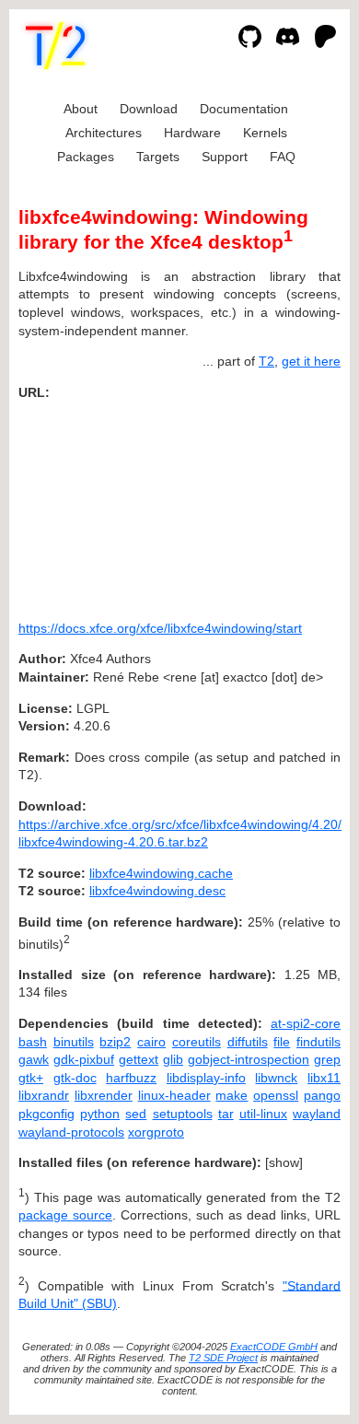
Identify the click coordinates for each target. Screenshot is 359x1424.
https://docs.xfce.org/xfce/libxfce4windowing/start (160, 628)
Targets (158, 156)
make (231, 1095)
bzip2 (115, 1041)
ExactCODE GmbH (274, 1346)
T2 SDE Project (223, 1357)
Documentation (244, 108)
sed (135, 1113)
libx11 (324, 1077)
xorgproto (156, 1132)
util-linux (263, 1113)
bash (32, 1041)
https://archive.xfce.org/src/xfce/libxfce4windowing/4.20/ (180, 824)
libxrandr (43, 1095)
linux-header (174, 1095)
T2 (266, 361)
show (284, 1162)
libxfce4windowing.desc (157, 890)
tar (226, 1113)
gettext (138, 1059)
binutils (73, 1041)
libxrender (104, 1095)
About (81, 108)
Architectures (103, 132)
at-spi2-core (306, 1023)
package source (65, 1215)
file (281, 1041)
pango (322, 1095)
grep (327, 1059)
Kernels (265, 132)
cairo (151, 1041)
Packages (85, 156)
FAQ (282, 156)
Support (225, 156)
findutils (318, 1041)
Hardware (192, 132)
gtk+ (30, 1077)
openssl (275, 1095)
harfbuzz (131, 1077)
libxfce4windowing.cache (161, 873)
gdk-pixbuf (83, 1059)
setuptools (183, 1113)
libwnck (276, 1077)
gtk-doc (75, 1077)
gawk (33, 1059)
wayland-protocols (71, 1132)
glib (173, 1059)
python (100, 1113)
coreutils (196, 1041)
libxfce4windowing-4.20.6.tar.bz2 (113, 842)
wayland (317, 1113)
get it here (311, 361)
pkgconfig (46, 1113)
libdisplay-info (206, 1077)
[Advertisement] (285, 503)
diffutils (247, 1041)
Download (149, 108)
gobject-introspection (248, 1059)
